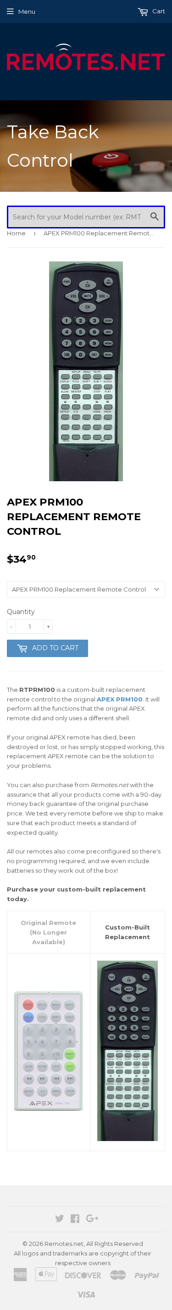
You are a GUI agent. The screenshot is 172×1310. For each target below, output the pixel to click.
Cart (158, 11)
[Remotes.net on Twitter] (59, 1219)
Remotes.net (63, 1243)
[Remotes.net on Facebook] (75, 1219)
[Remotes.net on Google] (92, 1219)
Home (16, 233)
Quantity (21, 612)
